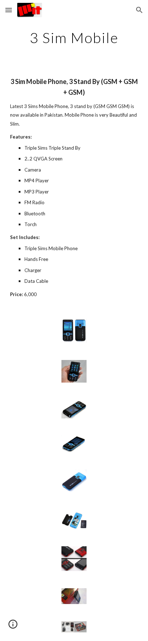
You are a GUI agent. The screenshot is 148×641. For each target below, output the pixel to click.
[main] (74, 37)
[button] (8, 10)
